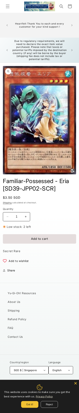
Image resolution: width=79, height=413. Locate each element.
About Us (14, 301)
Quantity (8, 208)
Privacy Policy (44, 396)
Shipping (7, 202)
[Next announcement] (72, 25)
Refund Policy (17, 319)
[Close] (75, 383)
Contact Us (15, 336)
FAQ (10, 327)
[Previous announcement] (7, 25)
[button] (7, 6)
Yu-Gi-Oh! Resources (22, 293)
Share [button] (11, 270)
